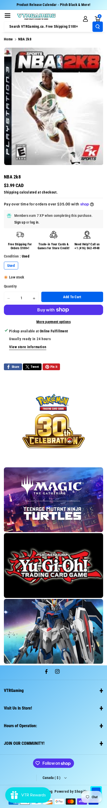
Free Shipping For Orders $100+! (20, 246)
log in (34, 222)
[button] (7, 15)
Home (8, 39)
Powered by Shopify (71, 791)
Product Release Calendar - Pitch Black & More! (54, 5)
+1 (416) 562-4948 (87, 248)
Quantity (10, 286)
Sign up (19, 222)
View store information (27, 347)
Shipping (11, 192)
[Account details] (85, 19)
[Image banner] (53, 421)
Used (11, 265)
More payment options (53, 322)
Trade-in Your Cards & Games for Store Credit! (53, 246)
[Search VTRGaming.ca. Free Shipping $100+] (97, 27)
